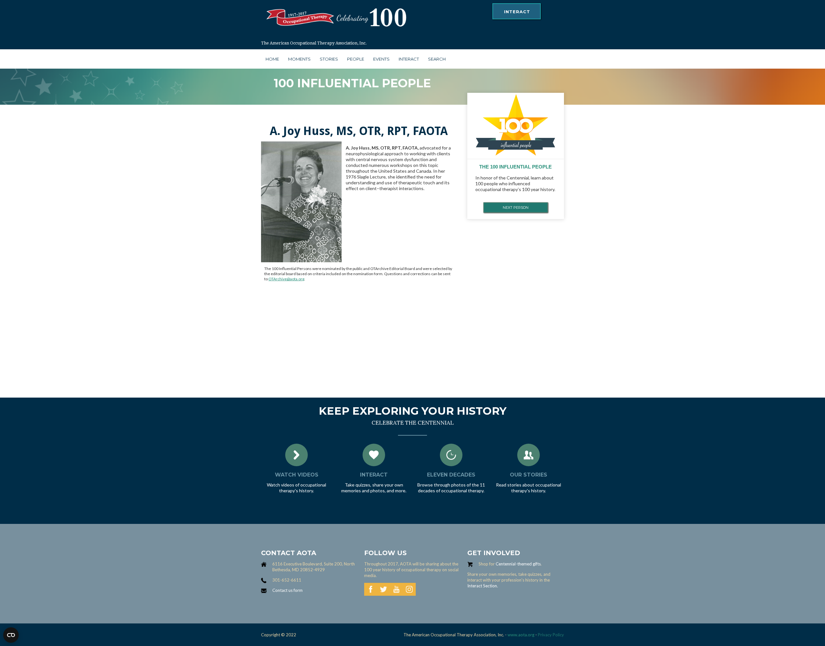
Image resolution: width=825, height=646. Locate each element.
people (355, 59)
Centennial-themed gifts (518, 563)
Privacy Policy (551, 634)
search (437, 59)
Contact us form (287, 590)
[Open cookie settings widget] (11, 635)
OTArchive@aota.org (286, 278)
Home (272, 59)
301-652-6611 (286, 580)
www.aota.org (520, 634)
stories (329, 59)
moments (299, 59)
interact (517, 11)
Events (381, 59)
